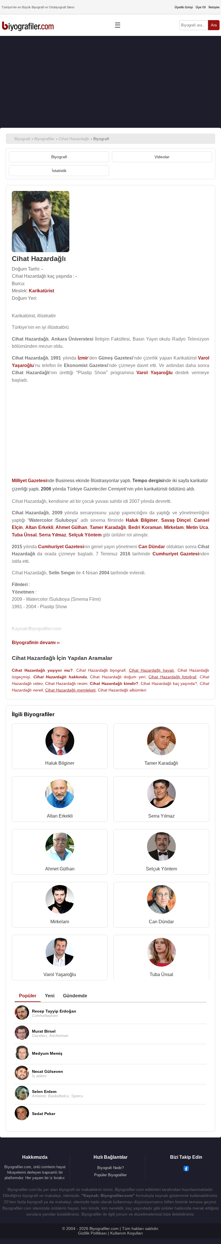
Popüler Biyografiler (110, 1175)
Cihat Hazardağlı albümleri (122, 690)
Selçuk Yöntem (161, 868)
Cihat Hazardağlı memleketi (70, 690)
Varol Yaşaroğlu (59, 974)
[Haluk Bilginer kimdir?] (59, 742)
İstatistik (59, 170)
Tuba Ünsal (161, 974)
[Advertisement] (110, 82)
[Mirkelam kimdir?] (59, 900)
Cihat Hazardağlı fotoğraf (172, 677)
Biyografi (59, 156)
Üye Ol (201, 7)
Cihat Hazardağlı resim (66, 683)
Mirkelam (59, 921)
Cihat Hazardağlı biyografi (101, 670)
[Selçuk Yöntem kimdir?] (161, 848)
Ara (214, 25)
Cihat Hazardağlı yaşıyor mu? (42, 670)
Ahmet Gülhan (60, 868)
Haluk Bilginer (59, 763)
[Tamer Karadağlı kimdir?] (161, 742)
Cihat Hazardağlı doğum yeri (117, 677)
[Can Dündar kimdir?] (161, 900)
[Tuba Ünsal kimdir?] (161, 953)
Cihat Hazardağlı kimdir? (114, 683)
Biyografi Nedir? (110, 1168)
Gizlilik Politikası (92, 1233)
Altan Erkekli (60, 816)
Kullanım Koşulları (126, 1233)
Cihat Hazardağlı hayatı (151, 670)
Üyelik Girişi (184, 7)
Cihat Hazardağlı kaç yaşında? (169, 683)
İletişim (214, 7)
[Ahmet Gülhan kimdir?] (59, 848)
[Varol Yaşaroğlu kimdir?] (59, 953)
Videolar (162, 156)
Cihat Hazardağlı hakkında (60, 677)
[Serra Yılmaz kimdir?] (161, 795)
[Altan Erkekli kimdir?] (59, 795)
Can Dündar (161, 921)
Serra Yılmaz (161, 816)
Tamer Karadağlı (161, 763)
